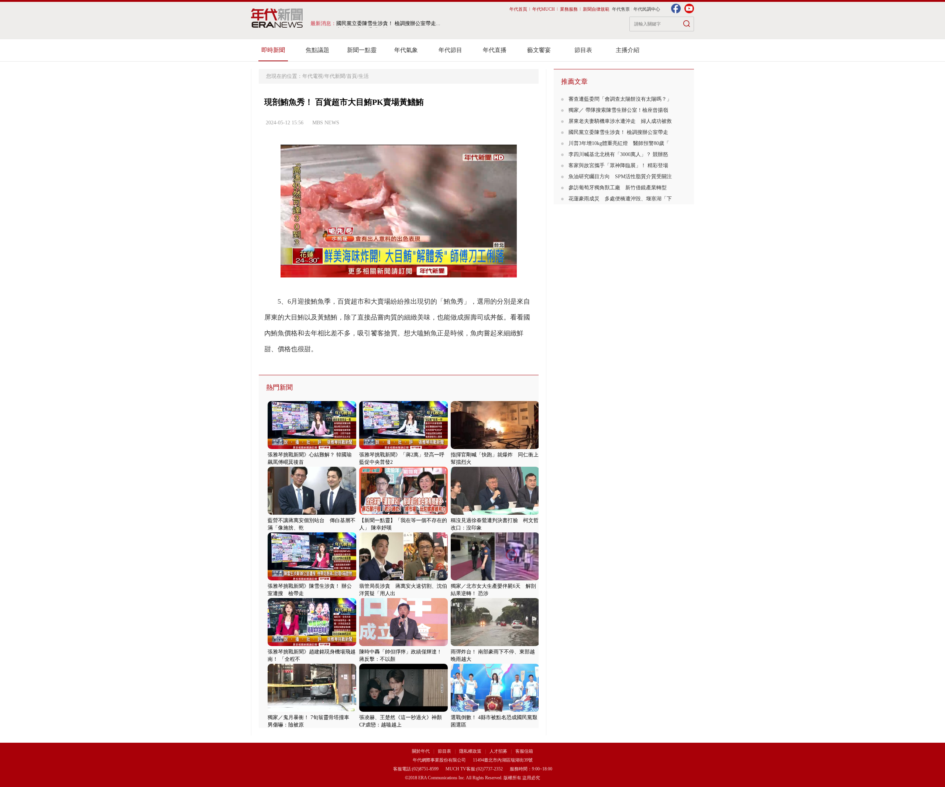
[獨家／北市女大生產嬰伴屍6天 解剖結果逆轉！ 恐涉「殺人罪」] (495, 578)
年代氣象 (406, 50)
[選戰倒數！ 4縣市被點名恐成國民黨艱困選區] (495, 710)
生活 (363, 76)
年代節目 (450, 50)
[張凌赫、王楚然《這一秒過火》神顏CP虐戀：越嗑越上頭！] (403, 710)
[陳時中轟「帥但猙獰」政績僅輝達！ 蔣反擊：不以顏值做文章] (403, 644)
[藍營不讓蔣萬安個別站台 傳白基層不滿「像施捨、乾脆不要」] (312, 513)
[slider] (398, 272)
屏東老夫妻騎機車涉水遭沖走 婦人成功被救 (620, 121)
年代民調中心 (646, 9)
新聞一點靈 (362, 50)
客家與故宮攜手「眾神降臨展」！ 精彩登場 (618, 165)
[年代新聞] (277, 18)
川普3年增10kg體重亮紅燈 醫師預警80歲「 (618, 143)
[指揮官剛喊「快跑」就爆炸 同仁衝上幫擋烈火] (495, 447)
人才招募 (498, 751)
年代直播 (494, 50)
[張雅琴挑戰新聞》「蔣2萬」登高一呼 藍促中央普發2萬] (403, 447)
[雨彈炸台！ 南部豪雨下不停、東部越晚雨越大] (495, 644)
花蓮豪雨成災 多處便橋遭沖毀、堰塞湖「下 (620, 198)
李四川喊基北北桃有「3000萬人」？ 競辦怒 (618, 154)
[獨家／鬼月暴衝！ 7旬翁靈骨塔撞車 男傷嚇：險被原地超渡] (312, 710)
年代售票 (621, 9)
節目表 (583, 50)
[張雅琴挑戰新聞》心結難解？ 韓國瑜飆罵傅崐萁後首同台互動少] (312, 447)
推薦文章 (574, 81)
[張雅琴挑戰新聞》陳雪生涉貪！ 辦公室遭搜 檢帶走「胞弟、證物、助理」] (312, 578)
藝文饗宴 (539, 50)
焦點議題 (317, 50)
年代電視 (312, 76)
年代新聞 (334, 76)
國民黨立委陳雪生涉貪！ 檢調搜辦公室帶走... (388, 23)
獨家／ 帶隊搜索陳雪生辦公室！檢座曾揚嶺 (618, 110)
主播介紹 (627, 50)
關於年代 (421, 751)
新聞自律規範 (596, 9)
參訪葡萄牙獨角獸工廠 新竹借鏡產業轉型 (617, 187)
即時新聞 (273, 50)
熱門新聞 (279, 387)
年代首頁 (518, 9)
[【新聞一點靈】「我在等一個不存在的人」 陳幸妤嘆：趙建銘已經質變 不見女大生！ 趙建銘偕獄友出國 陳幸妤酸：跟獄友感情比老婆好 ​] (403, 513)
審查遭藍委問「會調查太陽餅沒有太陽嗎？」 (620, 99)
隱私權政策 (470, 751)
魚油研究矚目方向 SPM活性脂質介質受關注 (620, 176)
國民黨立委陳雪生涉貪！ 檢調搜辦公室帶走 (618, 132)
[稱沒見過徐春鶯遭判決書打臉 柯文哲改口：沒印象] (495, 513)
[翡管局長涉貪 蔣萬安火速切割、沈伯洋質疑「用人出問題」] (403, 578)
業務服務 (569, 9)
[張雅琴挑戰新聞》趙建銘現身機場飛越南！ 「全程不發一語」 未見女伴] (312, 644)
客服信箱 (524, 751)
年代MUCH (543, 9)
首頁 (352, 76)
